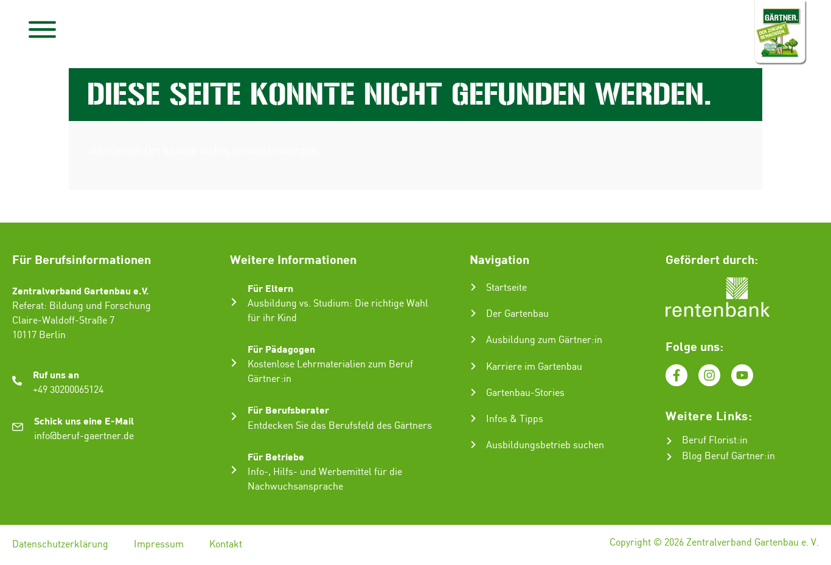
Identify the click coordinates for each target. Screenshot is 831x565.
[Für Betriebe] (234, 470)
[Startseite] (473, 287)
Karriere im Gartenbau (534, 367)
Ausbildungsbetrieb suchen (545, 445)
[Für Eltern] (234, 302)
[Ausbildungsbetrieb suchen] (473, 444)
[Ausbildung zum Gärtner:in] (473, 339)
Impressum (159, 544)
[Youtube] (742, 375)
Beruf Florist (709, 440)
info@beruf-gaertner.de (84, 436)
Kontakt (225, 544)
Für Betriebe (276, 456)
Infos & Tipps (514, 419)
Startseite (506, 288)
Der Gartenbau (517, 314)
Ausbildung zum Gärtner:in (544, 340)
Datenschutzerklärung (60, 544)
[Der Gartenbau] (473, 313)
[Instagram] (709, 375)
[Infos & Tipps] (473, 418)
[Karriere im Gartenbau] (473, 366)
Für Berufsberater (288, 409)
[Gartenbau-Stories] (473, 392)
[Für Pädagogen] (234, 363)
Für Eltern (270, 288)
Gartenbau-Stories (525, 393)
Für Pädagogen (281, 348)
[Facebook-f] (676, 375)
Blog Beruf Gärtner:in (728, 456)
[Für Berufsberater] (234, 416)
